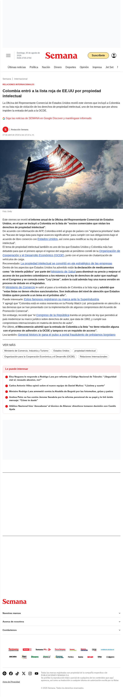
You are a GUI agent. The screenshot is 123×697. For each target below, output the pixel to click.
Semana (7, 78)
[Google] (4, 673)
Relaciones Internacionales (93, 356)
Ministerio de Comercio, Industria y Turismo (26, 350)
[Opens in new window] (11, 673)
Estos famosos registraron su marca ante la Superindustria (61, 299)
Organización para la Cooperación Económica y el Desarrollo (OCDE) (39, 356)
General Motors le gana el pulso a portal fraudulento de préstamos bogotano (66, 334)
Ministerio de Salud (63, 271)
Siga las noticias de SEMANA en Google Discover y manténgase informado (48, 118)
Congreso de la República (52, 315)
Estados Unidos (47, 239)
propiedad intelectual (85, 350)
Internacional (20, 78)
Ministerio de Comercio (20, 287)
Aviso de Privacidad (15, 682)
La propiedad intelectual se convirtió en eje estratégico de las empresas (66, 263)
